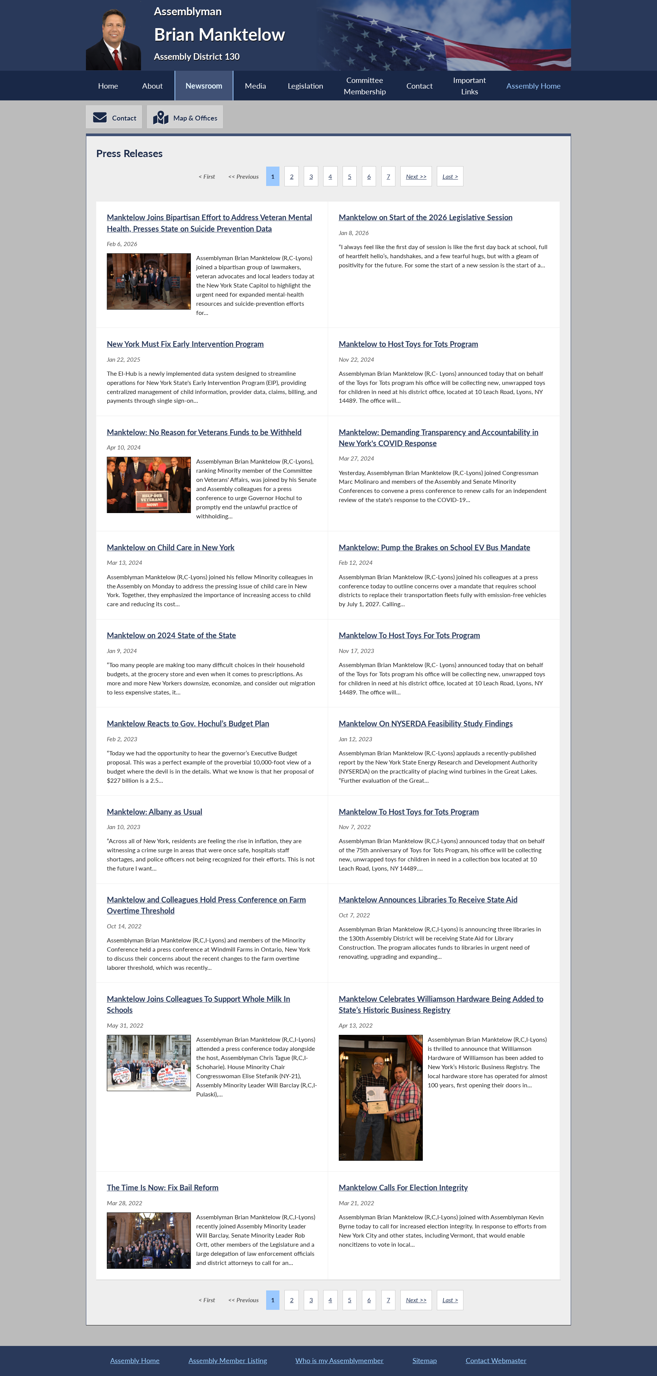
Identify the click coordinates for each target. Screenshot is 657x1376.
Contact (419, 85)
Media (255, 85)
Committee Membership (365, 85)
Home (108, 85)
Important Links (469, 85)
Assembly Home (533, 85)
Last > (450, 176)
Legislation (305, 85)
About (152, 85)
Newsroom (204, 85)
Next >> (416, 176)
